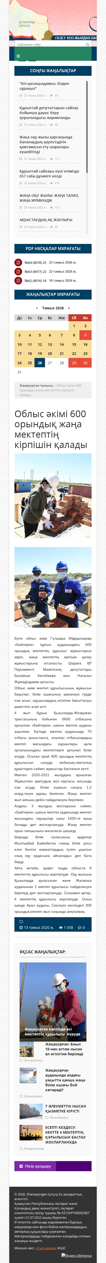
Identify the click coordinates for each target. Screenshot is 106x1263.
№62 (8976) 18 (35, 280)
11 (30, 344)
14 (62, 344)
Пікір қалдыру (37, 1166)
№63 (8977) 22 (35, 271)
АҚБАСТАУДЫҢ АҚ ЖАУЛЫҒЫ (46, 219)
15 (74, 344)
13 (50, 344)
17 (19, 353)
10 (19, 344)
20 (50, 353)
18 (30, 353)
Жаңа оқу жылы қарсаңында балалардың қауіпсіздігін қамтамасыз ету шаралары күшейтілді (46, 144)
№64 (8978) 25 (35, 262)
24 (19, 362)
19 (40, 353)
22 (74, 353)
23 (85, 353)
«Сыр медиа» (46, 1248)
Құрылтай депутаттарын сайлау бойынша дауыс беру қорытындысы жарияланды (49, 112)
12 (40, 344)
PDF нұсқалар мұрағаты (53, 248)
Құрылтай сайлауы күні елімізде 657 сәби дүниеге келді (49, 173)
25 (30, 362)
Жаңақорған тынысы (72, 22)
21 (62, 353)
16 (85, 344)
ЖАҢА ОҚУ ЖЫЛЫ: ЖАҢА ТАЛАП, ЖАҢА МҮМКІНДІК (49, 198)
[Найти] (87, 44)
